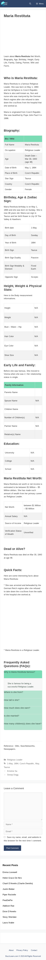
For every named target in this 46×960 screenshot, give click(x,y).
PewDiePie (8, 900)
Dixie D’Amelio (9, 911)
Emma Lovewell (10, 872)
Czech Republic (27, 763)
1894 (16, 763)
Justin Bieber (9, 889)
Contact (34, 950)
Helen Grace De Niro (12, 878)
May (37, 763)
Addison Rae (8, 906)
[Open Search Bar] (30, 3)
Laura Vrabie (8, 923)
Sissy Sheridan (9, 917)
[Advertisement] (23, 37)
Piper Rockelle (9, 894)
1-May (10, 763)
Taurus (7, 767)
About (11, 950)
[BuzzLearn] (4, 3)
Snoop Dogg (12, 775)
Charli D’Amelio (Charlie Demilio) (18, 883)
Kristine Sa (12, 771)
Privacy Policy (22, 950)
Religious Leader (14, 760)
